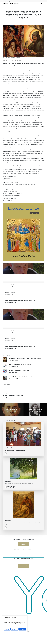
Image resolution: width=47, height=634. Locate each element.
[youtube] (5, 1)
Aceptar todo (22, 629)
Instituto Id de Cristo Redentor (11, 3)
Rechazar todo (14, 629)
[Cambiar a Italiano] (40, 1)
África (6, 447)
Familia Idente (13, 447)
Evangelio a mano (8, 481)
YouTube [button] (29, 549)
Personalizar (7, 629)
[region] (15, 623)
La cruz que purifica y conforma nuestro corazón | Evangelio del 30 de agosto (19, 387)
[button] (43, 3)
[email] (9, 1)
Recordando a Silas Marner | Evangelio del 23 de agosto (14, 391)
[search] (41, 3)
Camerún (9, 447)
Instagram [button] (16, 549)
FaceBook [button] (23, 549)
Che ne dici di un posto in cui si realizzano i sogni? (13, 395)
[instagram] (7, 1)
